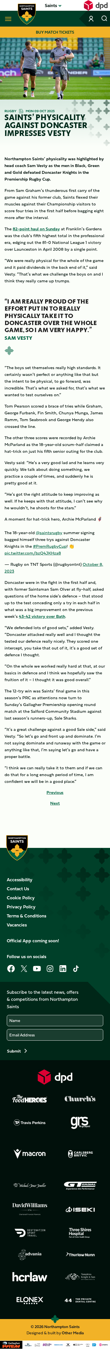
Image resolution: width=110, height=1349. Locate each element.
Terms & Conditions (26, 915)
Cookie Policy (21, 897)
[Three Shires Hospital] (80, 1232)
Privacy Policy (21, 906)
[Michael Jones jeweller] (29, 1185)
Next (55, 803)
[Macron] (29, 1154)
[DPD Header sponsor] (96, 5)
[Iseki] (80, 1209)
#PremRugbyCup (50, 546)
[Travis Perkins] (29, 1122)
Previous (55, 792)
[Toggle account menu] (92, 19)
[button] (50, 5)
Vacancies (17, 925)
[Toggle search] (104, 19)
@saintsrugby (49, 532)
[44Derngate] (80, 1300)
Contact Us (18, 888)
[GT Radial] (80, 1185)
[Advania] (29, 1255)
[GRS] (80, 1122)
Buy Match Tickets (55, 32)
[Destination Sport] (29, 1232)
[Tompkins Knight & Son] (80, 1276)
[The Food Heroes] (29, 1098)
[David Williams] (29, 1209)
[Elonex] (29, 1300)
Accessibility (19, 879)
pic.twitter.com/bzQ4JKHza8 (33, 553)
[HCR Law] (29, 1276)
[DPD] (55, 1077)
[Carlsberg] (80, 1154)
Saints (51, 5)
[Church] (80, 1098)
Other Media (73, 1333)
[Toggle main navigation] (7, 19)
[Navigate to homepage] (26, 14)
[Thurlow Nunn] (80, 1255)
